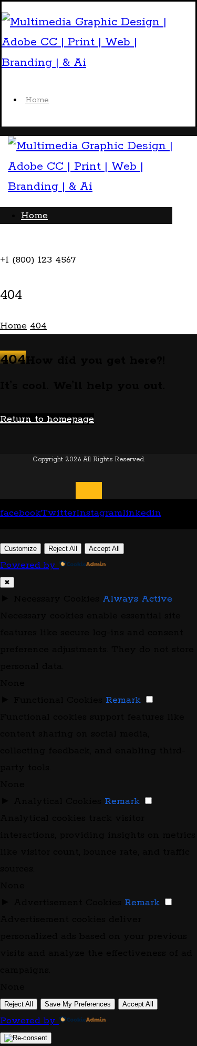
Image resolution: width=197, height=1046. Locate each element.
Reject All (62, 549)
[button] (21, 243)
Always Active (137, 599)
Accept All (104, 549)
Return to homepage (47, 419)
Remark (123, 700)
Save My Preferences (78, 1004)
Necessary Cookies (56, 599)
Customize (20, 549)
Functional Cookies (58, 700)
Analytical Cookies (57, 801)
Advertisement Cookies (67, 902)
